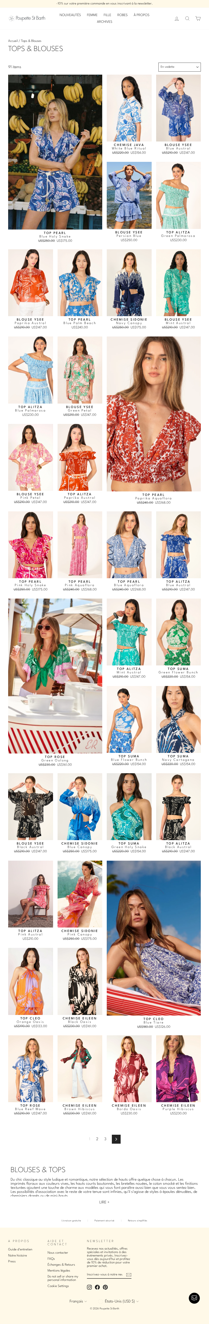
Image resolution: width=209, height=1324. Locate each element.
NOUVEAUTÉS (70, 15)
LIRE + (104, 1202)
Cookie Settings (58, 1286)
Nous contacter (58, 1252)
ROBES (122, 15)
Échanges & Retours (61, 1264)
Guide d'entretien (20, 1249)
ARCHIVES (104, 22)
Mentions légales (59, 1270)
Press (12, 1261)
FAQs (51, 1259)
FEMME (92, 15)
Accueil (13, 41)
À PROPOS (141, 15)
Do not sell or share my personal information (63, 1278)
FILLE (107, 15)
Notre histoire (17, 1255)
